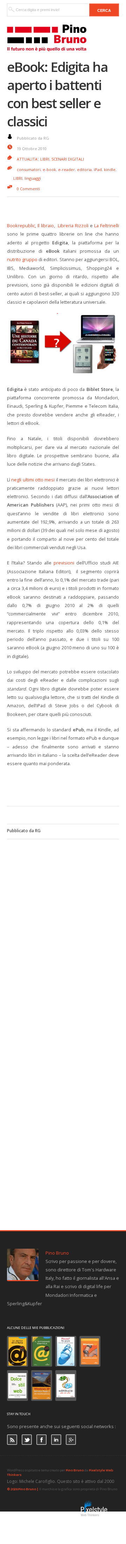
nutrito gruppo (22, 259)
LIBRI (44, 159)
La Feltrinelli (106, 225)
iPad (98, 169)
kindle (109, 169)
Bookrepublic (21, 225)
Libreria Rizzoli (73, 225)
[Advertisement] (66, 785)
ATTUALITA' (27, 159)
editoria (84, 169)
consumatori (29, 169)
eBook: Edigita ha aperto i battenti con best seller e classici (57, 94)
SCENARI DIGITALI (67, 159)
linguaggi (32, 178)
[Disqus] (63, 926)
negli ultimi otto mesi (33, 480)
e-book (49, 169)
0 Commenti (28, 188)
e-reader (66, 169)
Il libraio (45, 225)
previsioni (64, 563)
